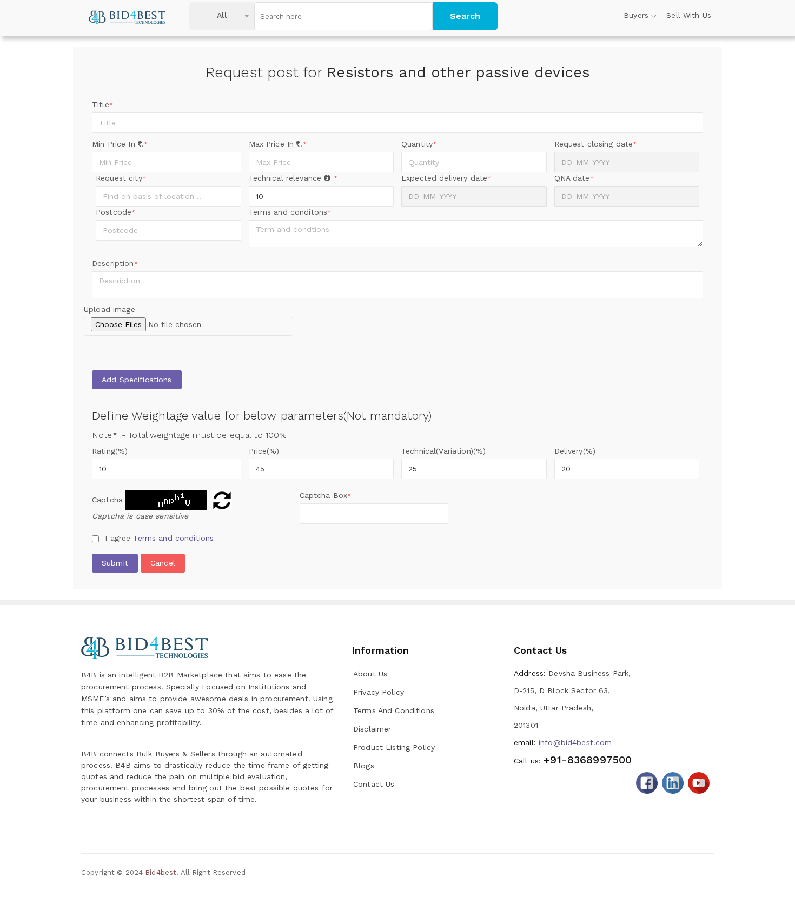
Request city (121, 178)
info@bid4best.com (563, 742)
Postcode (115, 212)
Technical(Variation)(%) (443, 451)
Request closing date (595, 143)
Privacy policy (378, 692)
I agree (159, 538)
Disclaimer (372, 729)
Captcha (107, 499)
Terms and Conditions (393, 710)
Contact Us (373, 784)
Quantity (418, 143)
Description (115, 263)
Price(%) (264, 451)
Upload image (109, 309)
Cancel (162, 563)
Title (102, 104)
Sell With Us (688, 15)
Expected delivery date (446, 178)
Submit (115, 563)
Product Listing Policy (394, 747)
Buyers (636, 15)
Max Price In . (278, 143)
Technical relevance (293, 178)
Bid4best (160, 872)
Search (465, 16)
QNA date (574, 178)
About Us (370, 673)
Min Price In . (120, 143)
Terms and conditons (290, 212)
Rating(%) (110, 451)
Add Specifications (137, 379)
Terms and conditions (173, 538)
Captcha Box (326, 495)
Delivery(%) (575, 451)
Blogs (363, 765)
